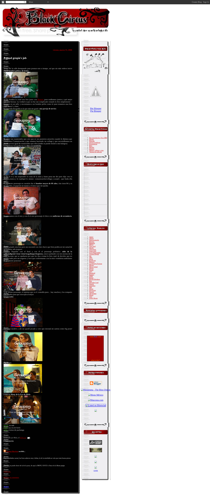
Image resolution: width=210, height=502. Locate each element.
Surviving (92, 290)
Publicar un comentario (11, 477)
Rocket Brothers (94, 279)
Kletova (91, 262)
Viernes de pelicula (95, 152)
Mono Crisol (93, 267)
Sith (90, 287)
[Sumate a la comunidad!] (96, 411)
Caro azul (92, 246)
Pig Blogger (95, 111)
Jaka (90, 257)
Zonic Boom (93, 298)
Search (91, 284)
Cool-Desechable (94, 252)
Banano (91, 241)
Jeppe (91, 259)
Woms (91, 295)
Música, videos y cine (96, 150)
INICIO (6, 487)
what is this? (95, 360)
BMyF (91, 245)
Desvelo (92, 141)
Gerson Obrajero (12, 451)
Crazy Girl (92, 251)
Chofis (91, 248)
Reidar (91, 278)
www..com (95, 337)
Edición (91, 149)
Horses (91, 139)
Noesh (91, 270)
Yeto (90, 296)
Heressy (41, 99)
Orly (90, 271)
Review (91, 147)
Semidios (92, 285)
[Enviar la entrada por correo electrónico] (28, 437)
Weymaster (92, 293)
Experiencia (93, 144)
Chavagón (92, 249)
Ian (90, 256)
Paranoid (92, 273)
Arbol (91, 237)
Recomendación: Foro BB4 (98, 138)
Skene (91, 289)
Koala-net (92, 260)
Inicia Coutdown (94, 142)
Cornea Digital (94, 254)
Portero (91, 274)
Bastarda (92, 243)
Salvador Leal (93, 282)
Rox (90, 281)
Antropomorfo (94, 240)
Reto (90, 145)
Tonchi (91, 292)
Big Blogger (95, 108)
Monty (91, 268)
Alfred (91, 238)
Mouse (91, 265)
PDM (91, 276)
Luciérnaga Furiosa (95, 263)
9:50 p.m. (23, 437)
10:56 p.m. (7, 471)
